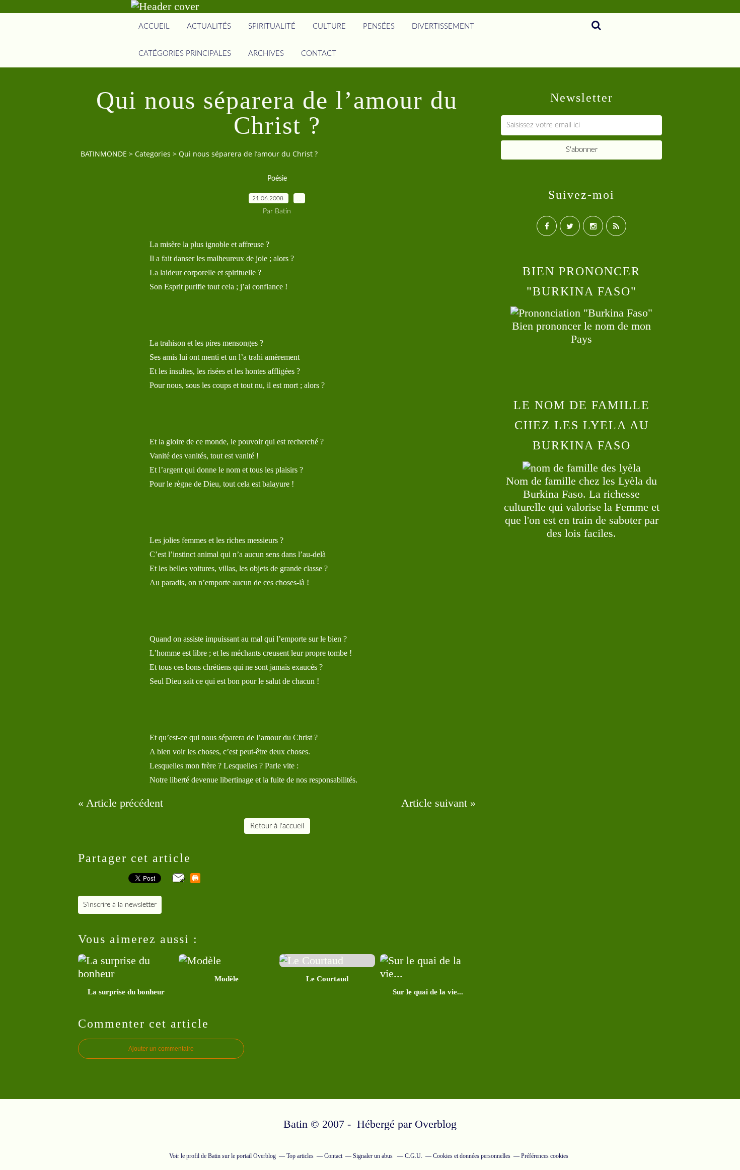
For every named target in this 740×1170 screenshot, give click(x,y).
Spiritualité (271, 26)
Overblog (436, 1124)
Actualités (209, 26)
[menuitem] (154, 26)
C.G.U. (413, 1155)
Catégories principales (184, 53)
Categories (153, 154)
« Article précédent (120, 803)
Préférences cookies (544, 1155)
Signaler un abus (373, 1155)
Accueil (154, 26)
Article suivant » (438, 803)
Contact (318, 53)
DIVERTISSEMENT (443, 26)
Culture (329, 26)
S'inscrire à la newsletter (120, 904)
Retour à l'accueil (277, 826)
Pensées (379, 26)
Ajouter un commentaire (161, 1048)
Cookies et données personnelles (471, 1155)
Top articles (300, 1155)
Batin (214, 1155)
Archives (266, 53)
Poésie (277, 178)
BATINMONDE (104, 154)
